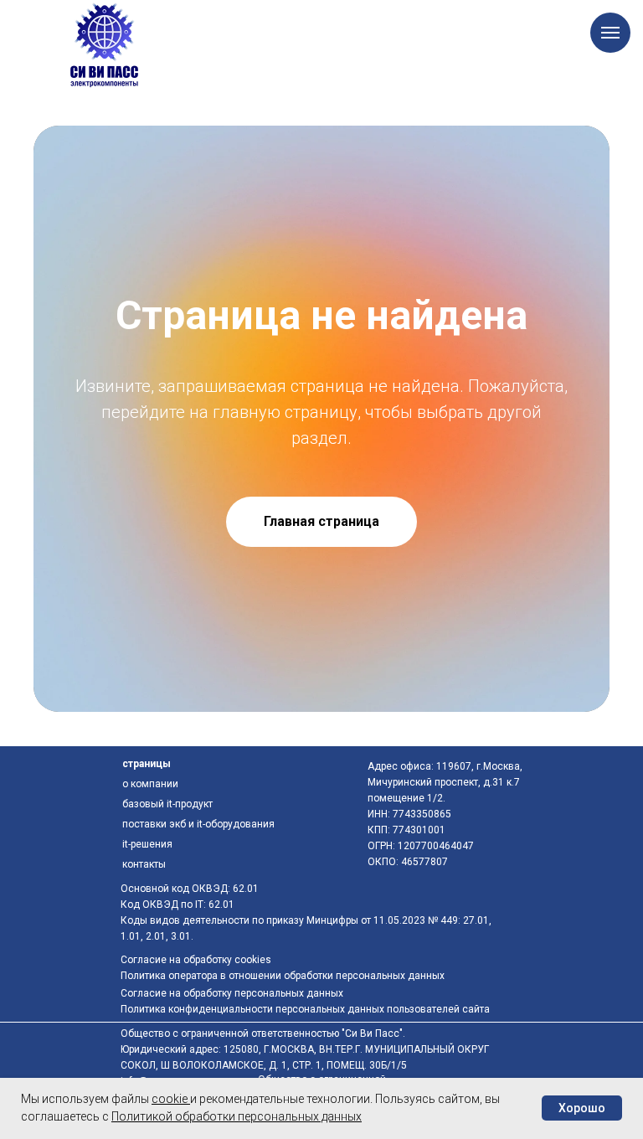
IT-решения (147, 844)
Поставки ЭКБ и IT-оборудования (198, 824)
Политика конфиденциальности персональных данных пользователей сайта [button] (305, 1009)
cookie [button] (171, 1099)
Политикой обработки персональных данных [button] (236, 1116)
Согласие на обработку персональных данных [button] (232, 993)
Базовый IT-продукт (167, 804)
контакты (144, 864)
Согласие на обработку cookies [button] (196, 960)
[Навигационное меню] (610, 33)
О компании (150, 784)
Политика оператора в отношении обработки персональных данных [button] (283, 976)
